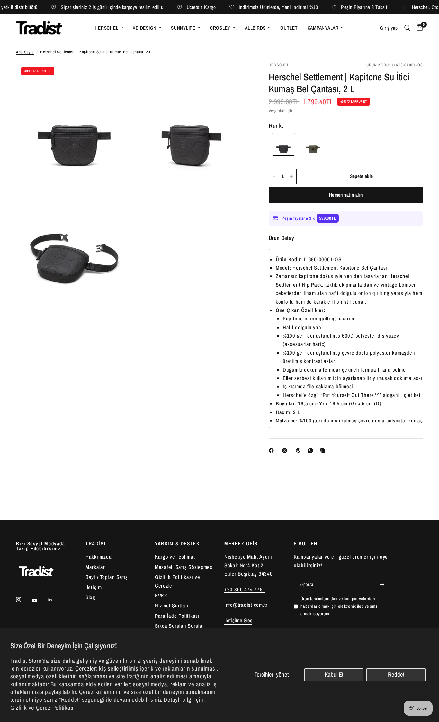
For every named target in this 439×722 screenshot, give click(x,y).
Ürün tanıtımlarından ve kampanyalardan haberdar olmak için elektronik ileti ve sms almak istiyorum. (338, 606)
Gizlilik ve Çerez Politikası (42, 708)
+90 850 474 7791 (244, 589)
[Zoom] (119, 75)
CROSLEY (220, 27)
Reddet (396, 675)
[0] (418, 28)
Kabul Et (334, 675)
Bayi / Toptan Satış (106, 576)
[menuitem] (109, 28)
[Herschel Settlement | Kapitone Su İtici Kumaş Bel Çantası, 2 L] (313, 144)
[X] (286, 450)
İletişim (93, 587)
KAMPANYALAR (323, 27)
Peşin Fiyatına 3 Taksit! (348, 7)
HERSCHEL (106, 27)
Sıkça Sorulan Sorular (179, 625)
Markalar (95, 566)
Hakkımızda (98, 556)
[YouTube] (39, 601)
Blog (90, 597)
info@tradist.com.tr (246, 604)
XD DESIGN (145, 27)
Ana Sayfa (25, 52)
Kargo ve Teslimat (175, 556)
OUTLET (289, 27)
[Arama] (407, 28)
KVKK (161, 595)
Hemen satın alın (346, 194)
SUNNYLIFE (183, 27)
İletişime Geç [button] (238, 620)
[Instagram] (23, 600)
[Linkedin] (55, 600)
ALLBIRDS (255, 27)
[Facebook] (272, 450)
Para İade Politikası (177, 615)
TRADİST (96, 543)
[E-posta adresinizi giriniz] (381, 584)
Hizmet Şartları (172, 605)
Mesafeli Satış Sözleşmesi (184, 566)
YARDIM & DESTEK (177, 543)
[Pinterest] (299, 450)
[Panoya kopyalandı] (324, 450)
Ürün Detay (281, 238)
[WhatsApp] (312, 450)
